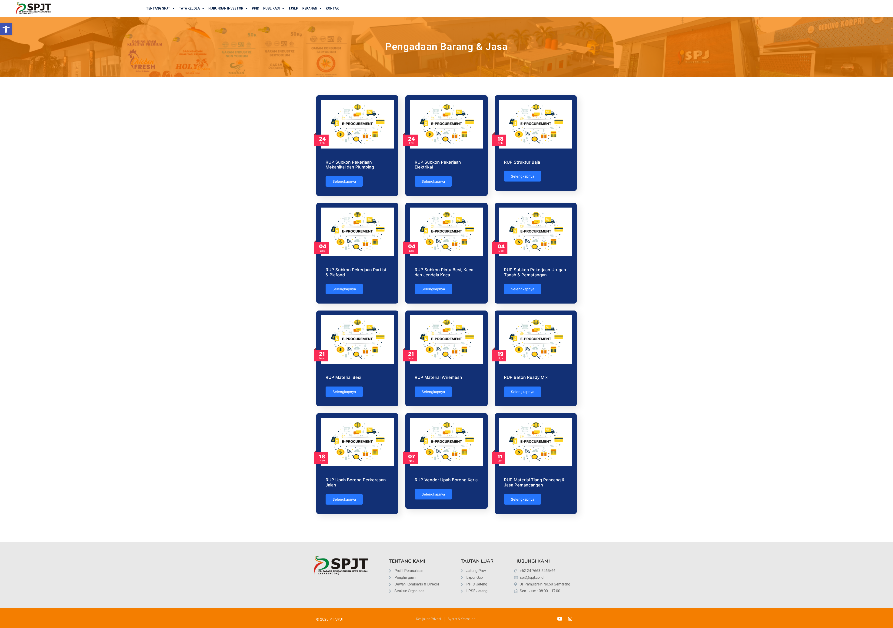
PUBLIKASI (271, 8)
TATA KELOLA (189, 8)
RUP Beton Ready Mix (526, 377)
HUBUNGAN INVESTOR (225, 8)
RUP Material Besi (343, 377)
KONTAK (332, 8)
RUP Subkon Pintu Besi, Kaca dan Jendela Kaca (444, 272)
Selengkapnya (344, 181)
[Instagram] (570, 619)
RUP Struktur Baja (522, 162)
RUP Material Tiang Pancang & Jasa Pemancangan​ (534, 482)
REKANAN (309, 8)
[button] (6, 29)
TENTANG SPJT (158, 8)
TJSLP (293, 8)
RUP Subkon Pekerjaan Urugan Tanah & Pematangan (535, 272)
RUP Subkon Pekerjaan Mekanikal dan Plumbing (350, 165)
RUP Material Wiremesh (438, 377)
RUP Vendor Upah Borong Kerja (446, 479)
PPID (255, 8)
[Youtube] (559, 619)
